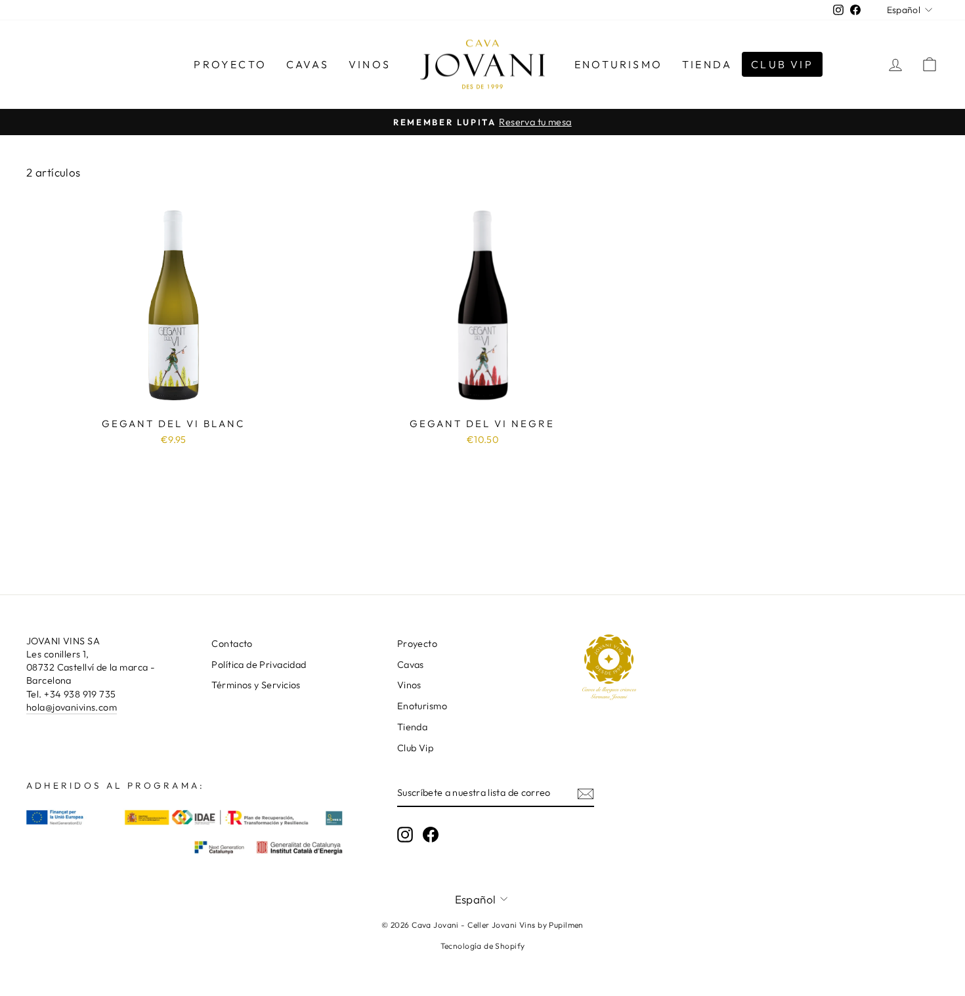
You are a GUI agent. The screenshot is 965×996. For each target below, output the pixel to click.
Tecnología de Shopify (482, 946)
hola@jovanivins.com (71, 707)
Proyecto (230, 64)
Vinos (370, 64)
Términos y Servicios (256, 685)
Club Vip (782, 64)
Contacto (231, 644)
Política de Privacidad (258, 665)
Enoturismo (618, 64)
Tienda (707, 64)
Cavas (307, 64)
